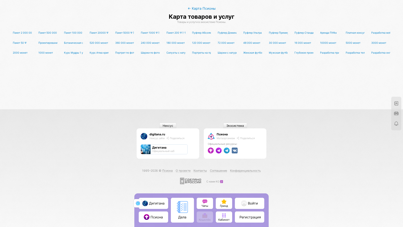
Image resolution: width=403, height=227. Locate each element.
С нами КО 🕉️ (214, 181)
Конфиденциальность (245, 170)
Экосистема (235, 125)
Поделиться (176, 138)
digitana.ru (157, 134)
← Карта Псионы (202, 8)
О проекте (183, 170)
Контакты (200, 170)
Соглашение (218, 170)
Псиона (222, 134)
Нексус (168, 125)
